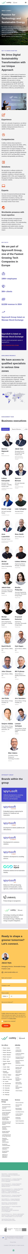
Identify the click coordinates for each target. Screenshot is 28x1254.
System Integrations (20, 1121)
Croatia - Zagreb (6, 1069)
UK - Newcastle (6, 1088)
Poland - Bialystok (7, 1054)
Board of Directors (16, 429)
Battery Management (6, 1110)
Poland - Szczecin (7, 1056)
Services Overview (19, 1102)
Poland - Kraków (6, 1048)
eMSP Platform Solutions (19, 1075)
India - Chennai (6, 1077)
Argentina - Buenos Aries (7, 1064)
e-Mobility (18, 1048)
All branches (5, 429)
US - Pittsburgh (6, 1094)
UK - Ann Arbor (6, 1092)
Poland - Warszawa (7, 1052)
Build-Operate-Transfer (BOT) (19, 1109)
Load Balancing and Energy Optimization (6, 1135)
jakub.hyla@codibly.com (11, 972)
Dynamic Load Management (19, 1068)
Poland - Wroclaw (6, 1050)
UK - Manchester (6, 1085)
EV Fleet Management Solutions (18, 1079)
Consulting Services (20, 1111)
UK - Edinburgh (6, 1090)
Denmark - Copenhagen (6, 1072)
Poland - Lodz (6, 1059)
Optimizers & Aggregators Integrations (5, 1156)
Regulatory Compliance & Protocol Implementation (5, 1140)
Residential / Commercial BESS (6, 1145)
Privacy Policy (12, 1018)
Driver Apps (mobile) (20, 1065)
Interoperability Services (19, 1105)
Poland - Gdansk (6, 1061)
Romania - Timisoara (7, 1079)
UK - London (5, 1081)
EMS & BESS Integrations (18, 1071)
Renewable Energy (6, 1104)
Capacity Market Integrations (5, 1148)
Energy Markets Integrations (5, 1152)
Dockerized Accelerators (18, 1118)
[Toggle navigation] (25, 2)
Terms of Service (19, 1237)
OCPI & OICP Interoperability (19, 1083)
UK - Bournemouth (7, 1083)
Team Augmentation (20, 1123)
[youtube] (16, 1250)
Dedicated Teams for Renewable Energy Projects (6, 1123)
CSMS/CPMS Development (18, 1051)
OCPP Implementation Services (19, 1087)
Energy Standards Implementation (6, 1132)
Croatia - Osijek (6, 1067)
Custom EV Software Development (20, 1054)
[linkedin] (13, 1250)
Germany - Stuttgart (7, 1074)
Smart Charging (19, 1090)
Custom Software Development (19, 1115)
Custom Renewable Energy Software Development (6, 1114)
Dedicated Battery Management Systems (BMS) (6, 1118)
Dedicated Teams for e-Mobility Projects (20, 1058)
